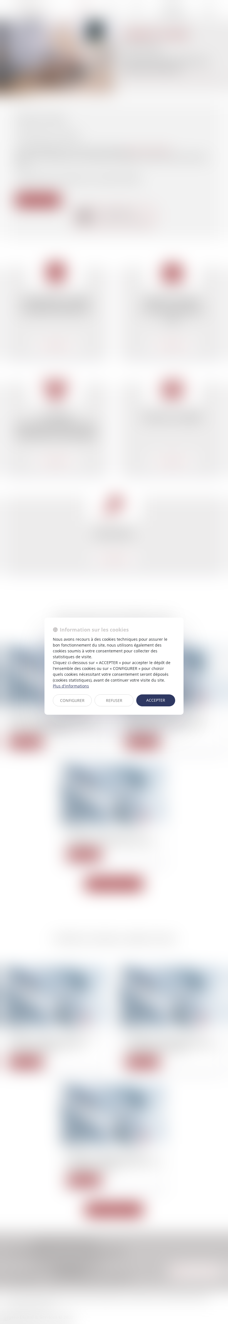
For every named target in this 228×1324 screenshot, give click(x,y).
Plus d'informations (71, 686)
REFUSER (114, 700)
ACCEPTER (155, 700)
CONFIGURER (72, 700)
